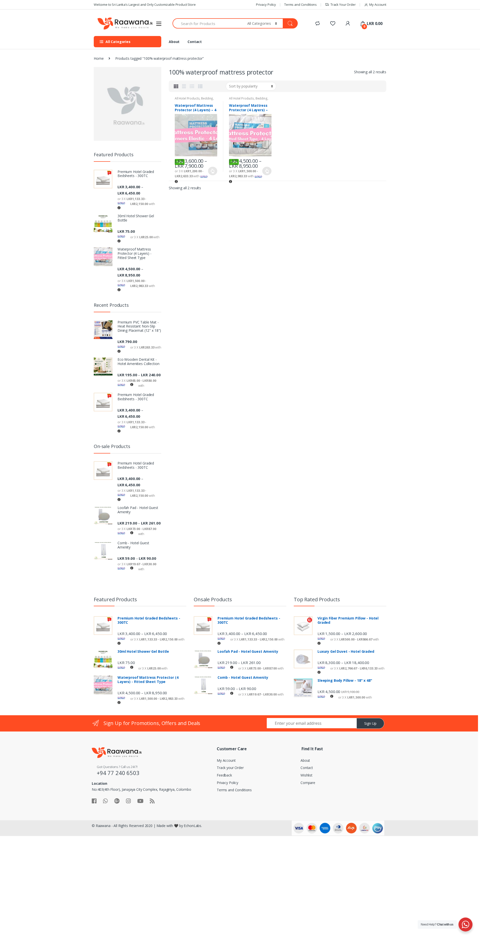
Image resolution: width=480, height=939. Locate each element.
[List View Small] (200, 86)
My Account (377, 4)
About (174, 41)
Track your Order (230, 767)
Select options (212, 171)
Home (99, 58)
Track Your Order (343, 4)
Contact (195, 41)
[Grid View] (176, 86)
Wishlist (306, 775)
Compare (307, 782)
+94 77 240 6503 (118, 772)
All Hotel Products (187, 98)
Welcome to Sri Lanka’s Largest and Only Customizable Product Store (145, 4)
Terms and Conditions (300, 4)
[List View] (192, 86)
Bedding (207, 98)
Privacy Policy (266, 4)
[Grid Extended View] (184, 86)
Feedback (224, 775)
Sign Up (370, 723)
